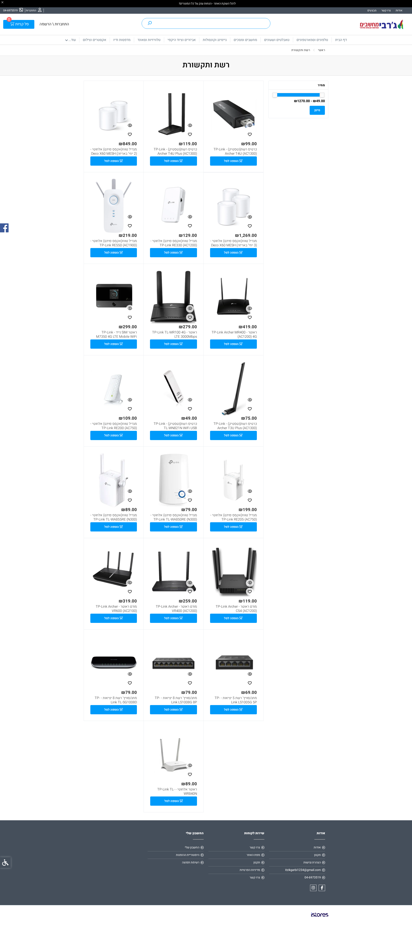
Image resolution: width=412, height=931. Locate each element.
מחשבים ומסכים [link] (245, 39)
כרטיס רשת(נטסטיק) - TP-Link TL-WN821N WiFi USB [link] (175, 426)
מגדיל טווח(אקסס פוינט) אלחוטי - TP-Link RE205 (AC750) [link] (233, 517)
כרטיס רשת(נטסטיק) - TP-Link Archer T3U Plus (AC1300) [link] (235, 426)
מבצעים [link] (371, 10)
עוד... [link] (72, 39)
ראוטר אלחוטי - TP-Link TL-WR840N (177, 791)
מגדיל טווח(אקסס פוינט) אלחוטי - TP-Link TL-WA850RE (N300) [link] (173, 517)
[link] (34, 10)
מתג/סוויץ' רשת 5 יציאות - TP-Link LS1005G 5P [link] (236, 700)
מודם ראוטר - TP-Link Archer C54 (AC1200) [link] (236, 608)
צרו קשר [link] (386, 10)
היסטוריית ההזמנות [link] (187, 855)
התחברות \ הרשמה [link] (54, 24)
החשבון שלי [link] (192, 847)
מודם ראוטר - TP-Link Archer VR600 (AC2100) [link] (116, 608)
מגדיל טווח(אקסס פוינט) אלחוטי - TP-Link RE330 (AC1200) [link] (173, 243)
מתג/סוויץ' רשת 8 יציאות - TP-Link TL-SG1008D (116, 700)
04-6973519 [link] (312, 877)
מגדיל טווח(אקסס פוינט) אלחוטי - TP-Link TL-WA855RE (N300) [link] (113, 517)
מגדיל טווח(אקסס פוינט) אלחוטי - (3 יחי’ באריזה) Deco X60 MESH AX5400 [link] (233, 245)
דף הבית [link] (341, 39)
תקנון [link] (317, 855)
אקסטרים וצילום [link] (94, 39)
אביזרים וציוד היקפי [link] (182, 39)
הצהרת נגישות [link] (312, 862)
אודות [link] (399, 10)
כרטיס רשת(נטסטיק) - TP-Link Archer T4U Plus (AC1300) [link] (175, 151)
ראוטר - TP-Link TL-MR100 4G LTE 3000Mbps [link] (174, 334)
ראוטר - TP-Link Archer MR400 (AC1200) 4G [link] (234, 334)
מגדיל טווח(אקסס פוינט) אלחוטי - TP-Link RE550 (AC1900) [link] (113, 243)
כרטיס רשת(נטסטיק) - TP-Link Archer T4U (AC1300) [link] (235, 151)
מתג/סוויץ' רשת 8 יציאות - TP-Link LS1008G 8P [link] (176, 700)
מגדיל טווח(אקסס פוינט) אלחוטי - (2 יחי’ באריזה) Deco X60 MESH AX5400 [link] (113, 153)
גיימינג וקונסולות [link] (215, 39)
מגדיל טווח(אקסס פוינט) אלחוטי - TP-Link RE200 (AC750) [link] (113, 426)
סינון (317, 110)
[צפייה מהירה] (250, 126)
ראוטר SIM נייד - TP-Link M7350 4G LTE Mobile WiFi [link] (116, 334)
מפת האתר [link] (253, 855)
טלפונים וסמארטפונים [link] (312, 39)
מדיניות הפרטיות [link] (250, 870)
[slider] (322, 94)
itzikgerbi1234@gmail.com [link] (303, 870)
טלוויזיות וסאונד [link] (149, 39)
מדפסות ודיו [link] (121, 39)
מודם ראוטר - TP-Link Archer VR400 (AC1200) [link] (176, 608)
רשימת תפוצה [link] (190, 862)
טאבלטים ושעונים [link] (276, 39)
